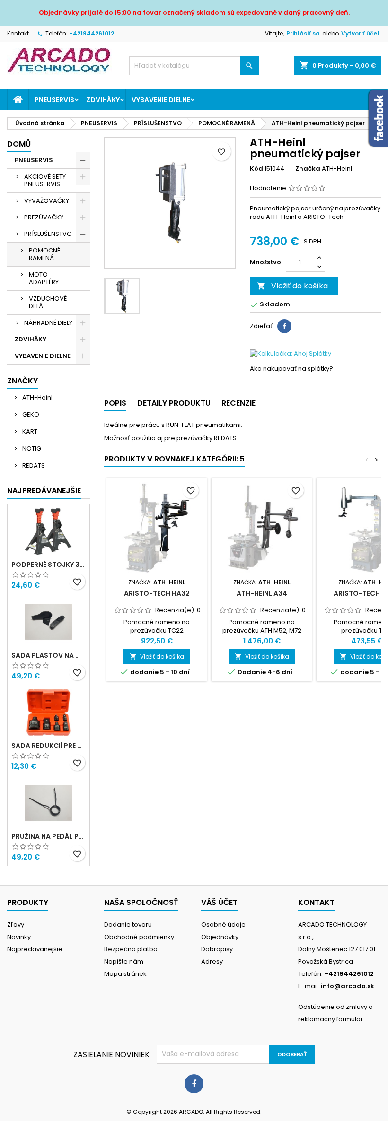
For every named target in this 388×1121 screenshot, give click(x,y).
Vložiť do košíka (292, 285)
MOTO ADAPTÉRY (44, 278)
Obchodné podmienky (139, 936)
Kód (256, 169)
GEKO (30, 414)
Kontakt (18, 33)
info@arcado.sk (347, 986)
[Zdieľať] (284, 326)
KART (29, 431)
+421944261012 (91, 33)
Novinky (19, 936)
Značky (22, 380)
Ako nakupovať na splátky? (291, 368)
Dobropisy (217, 949)
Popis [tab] (115, 403)
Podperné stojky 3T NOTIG (48, 564)
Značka (307, 169)
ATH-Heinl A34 (262, 593)
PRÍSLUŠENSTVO (48, 233)
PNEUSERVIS (54, 99)
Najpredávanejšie (44, 490)
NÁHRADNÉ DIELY (48, 322)
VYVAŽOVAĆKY (46, 200)
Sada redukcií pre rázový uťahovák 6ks (48, 745)
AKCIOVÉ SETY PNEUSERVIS (45, 180)
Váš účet (219, 902)
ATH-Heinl (37, 397)
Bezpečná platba (131, 949)
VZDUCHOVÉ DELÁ (48, 302)
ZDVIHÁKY (103, 99)
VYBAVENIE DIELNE (161, 99)
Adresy (212, 961)
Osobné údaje (223, 924)
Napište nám (123, 961)
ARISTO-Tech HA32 (157, 593)
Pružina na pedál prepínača (48, 836)
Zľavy (15, 924)
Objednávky (219, 936)
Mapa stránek (125, 973)
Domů (19, 144)
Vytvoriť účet (360, 33)
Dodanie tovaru (128, 924)
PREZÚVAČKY (43, 217)
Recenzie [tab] (238, 403)
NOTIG (31, 448)
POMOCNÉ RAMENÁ (44, 254)
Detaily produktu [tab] (174, 403)
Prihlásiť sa (303, 33)
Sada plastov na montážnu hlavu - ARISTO (48, 655)
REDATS (33, 465)
